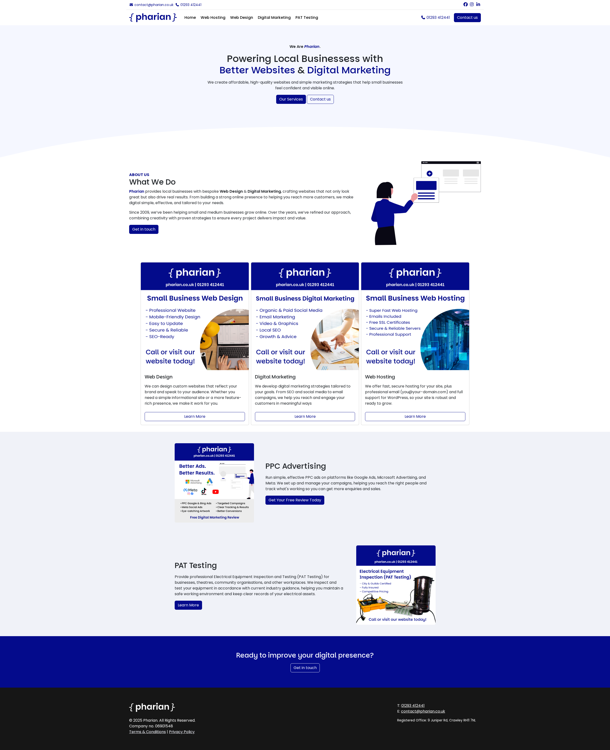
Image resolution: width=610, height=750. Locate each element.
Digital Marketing (274, 17)
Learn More (194, 416)
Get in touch (143, 229)
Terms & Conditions (147, 732)
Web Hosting (213, 17)
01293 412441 (190, 4)
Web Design (241, 17)
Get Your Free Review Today (295, 500)
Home (190, 17)
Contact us (467, 17)
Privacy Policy (182, 732)
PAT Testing (306, 17)
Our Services (291, 99)
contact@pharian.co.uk (153, 4)
